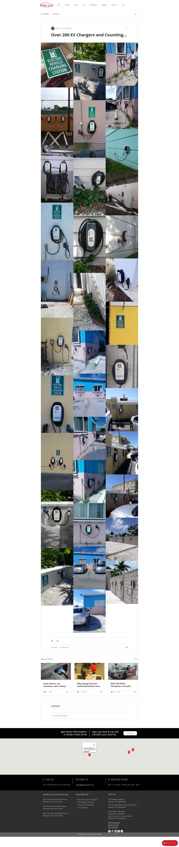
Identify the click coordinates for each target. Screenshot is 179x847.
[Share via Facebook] (52, 641)
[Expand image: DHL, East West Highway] (122, 539)
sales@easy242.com (85, 785)
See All (135, 659)
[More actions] (126, 28)
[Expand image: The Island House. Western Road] (57, 577)
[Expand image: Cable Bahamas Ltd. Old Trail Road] (122, 409)
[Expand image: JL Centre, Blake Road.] (57, 461)
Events (56, 14)
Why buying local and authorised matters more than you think (89, 684)
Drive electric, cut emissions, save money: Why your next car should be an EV (55, 684)
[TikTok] (112, 831)
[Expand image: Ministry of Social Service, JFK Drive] (57, 346)
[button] (136, 14)
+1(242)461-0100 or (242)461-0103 (58, 784)
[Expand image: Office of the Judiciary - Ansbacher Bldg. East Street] (57, 174)
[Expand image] (57, 65)
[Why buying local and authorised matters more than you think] (90, 671)
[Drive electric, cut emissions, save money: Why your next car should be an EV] (56, 671)
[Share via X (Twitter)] (57, 641)
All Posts (45, 14)
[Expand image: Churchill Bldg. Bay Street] (57, 289)
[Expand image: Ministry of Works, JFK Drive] (89, 352)
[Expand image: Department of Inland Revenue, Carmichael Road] (57, 116)
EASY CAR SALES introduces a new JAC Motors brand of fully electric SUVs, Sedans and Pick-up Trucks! (123, 684)
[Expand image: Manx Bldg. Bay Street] (122, 150)
